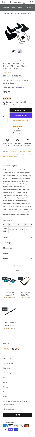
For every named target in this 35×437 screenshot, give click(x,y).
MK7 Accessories (12, 154)
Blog (5, 396)
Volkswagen (14, 156)
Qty (4, 116)
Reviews (6, 368)
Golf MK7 (5, 154)
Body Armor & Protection (24, 151)
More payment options (20, 120)
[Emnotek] (17, 2)
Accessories (13, 151)
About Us (7, 358)
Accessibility (9, 392)
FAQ (5, 377)
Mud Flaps (20, 154)
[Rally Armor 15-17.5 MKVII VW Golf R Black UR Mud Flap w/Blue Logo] (17, 32)
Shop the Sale (7, 156)
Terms (5, 387)
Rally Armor (7, 73)
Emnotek (11, 422)
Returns (6, 382)
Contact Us (8, 363)
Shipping (7, 373)
